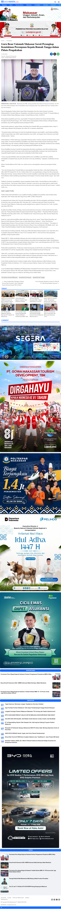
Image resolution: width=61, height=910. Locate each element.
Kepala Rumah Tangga (38, 277)
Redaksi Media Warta (10, 57)
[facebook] (51, 54)
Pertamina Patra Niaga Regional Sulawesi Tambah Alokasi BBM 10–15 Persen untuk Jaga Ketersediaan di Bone (32, 871)
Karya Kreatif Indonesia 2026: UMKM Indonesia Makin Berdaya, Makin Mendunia (30, 862)
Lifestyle (45, 5)
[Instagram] (59, 899)
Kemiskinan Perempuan (25, 277)
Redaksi (27, 897)
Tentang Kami (4, 899)
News (11, 5)
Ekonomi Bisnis (19, 5)
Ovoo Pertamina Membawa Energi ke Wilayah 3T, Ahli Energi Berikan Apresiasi (47, 282)
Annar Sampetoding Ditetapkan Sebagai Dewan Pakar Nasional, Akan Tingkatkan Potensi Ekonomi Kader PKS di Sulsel (13, 283)
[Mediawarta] (9, 2)
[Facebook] (52, 899)
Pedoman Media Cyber (18, 897)
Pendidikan (37, 5)
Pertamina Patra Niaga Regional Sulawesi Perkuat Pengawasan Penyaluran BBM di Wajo (32, 854)
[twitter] (55, 54)
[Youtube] (57, 899)
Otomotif (53, 5)
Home (2, 40)
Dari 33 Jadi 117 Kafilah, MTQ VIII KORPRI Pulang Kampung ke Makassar (28, 886)
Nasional (4, 5)
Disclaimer (3, 897)
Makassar (29, 5)
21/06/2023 (4, 54)
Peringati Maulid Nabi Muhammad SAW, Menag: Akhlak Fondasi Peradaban (28, 878)
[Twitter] (54, 899)
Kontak (9, 897)
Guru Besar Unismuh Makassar (9, 277)
